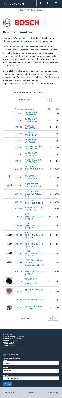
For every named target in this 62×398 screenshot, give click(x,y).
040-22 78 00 (15, 339)
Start (22, 10)
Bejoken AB (7, 335)
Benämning (29, 109)
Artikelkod (19, 109)
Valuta (5, 375)
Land (5, 360)
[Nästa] (47, 100)
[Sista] (53, 100)
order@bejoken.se (17, 337)
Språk (5, 368)
